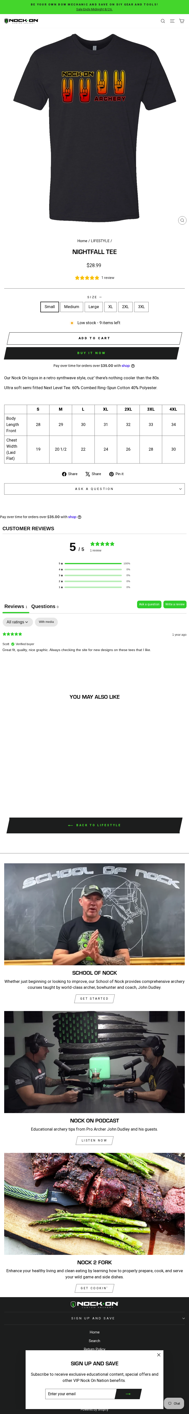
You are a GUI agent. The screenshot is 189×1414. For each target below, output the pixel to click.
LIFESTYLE (100, 241)
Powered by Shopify (94, 1409)
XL (110, 306)
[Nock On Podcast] (94, 1062)
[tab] (45, 607)
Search (94, 1341)
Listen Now (95, 1140)
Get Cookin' (94, 1288)
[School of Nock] (94, 914)
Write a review (175, 604)
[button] (94, 563)
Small (50, 306)
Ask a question (94, 489)
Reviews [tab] (15, 606)
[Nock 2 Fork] (94, 1204)
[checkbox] (46, 622)
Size (94, 297)
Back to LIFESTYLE (98, 825)
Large (94, 306)
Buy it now (91, 353)
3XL (141, 306)
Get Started (94, 998)
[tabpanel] (94, 649)
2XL (125, 306)
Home (82, 241)
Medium (71, 306)
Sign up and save (93, 1318)
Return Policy (94, 1349)
